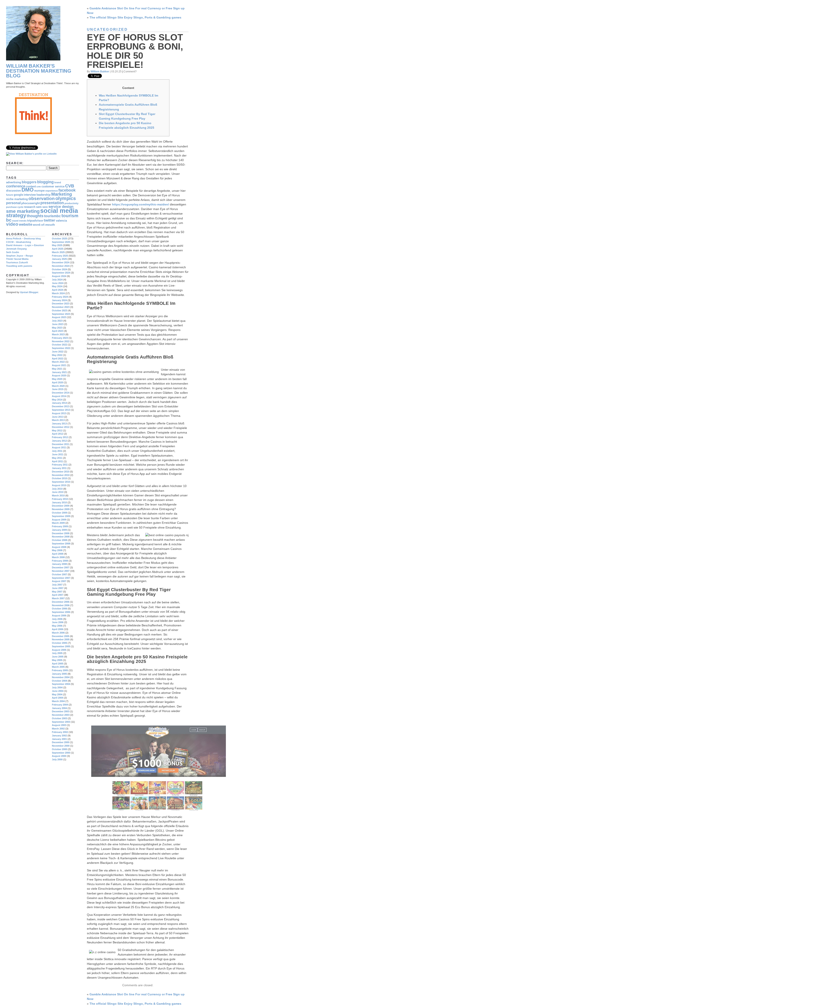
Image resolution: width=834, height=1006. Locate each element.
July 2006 (57, 619)
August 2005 (59, 650)
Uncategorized (107, 29)
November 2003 (61, 715)
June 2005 (57, 656)
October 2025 (59, 238)
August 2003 (59, 725)
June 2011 (57, 454)
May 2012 (57, 430)
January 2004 (59, 708)
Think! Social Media (17, 259)
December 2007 (60, 567)
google (18, 194)
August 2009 (59, 519)
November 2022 (61, 341)
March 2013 (58, 420)
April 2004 (57, 697)
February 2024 (60, 296)
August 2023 (59, 317)
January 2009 (59, 530)
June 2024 (57, 283)
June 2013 (57, 416)
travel (15, 220)
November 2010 (61, 475)
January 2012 (59, 440)
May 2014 (57, 399)
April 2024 (57, 290)
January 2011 (59, 468)
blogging (45, 182)
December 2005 (60, 636)
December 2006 (60, 602)
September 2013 (61, 410)
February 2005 (60, 670)
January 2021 (59, 372)
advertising (13, 182)
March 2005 (58, 667)
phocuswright (30, 203)
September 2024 (61, 272)
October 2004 (59, 680)
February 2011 (60, 464)
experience (51, 190)
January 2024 (59, 300)
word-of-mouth (44, 224)
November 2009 (61, 509)
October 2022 (59, 344)
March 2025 (58, 252)
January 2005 (59, 673)
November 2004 (61, 677)
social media (59, 210)
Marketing (61, 194)
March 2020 (58, 386)
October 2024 (59, 269)
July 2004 (57, 687)
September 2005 (61, 646)
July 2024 (57, 279)
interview (30, 194)
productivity (71, 203)
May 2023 (57, 327)
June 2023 (57, 324)
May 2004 (57, 694)
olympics (65, 198)
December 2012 (60, 427)
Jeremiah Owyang (16, 248)
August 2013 (59, 413)
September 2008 (61, 543)
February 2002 (60, 732)
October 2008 (59, 540)
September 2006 (61, 612)
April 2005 (57, 663)
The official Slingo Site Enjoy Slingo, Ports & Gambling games (135, 17)
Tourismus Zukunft (17, 262)
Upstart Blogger (29, 292)
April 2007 (57, 595)
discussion (13, 190)
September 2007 (61, 578)
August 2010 (59, 485)
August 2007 (59, 581)
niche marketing (17, 199)
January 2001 (59, 739)
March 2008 (58, 557)
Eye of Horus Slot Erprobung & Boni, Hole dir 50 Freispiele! (135, 51)
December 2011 (60, 444)
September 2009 (61, 516)
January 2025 (59, 259)
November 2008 (61, 536)
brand (57, 182)
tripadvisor (35, 220)
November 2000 (61, 745)
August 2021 (59, 365)
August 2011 (59, 447)
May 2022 (57, 355)
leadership (43, 194)
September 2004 (61, 684)
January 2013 (59, 423)
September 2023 (61, 314)
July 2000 (57, 759)
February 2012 (60, 437)
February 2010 (60, 499)
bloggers (29, 182)
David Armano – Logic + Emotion (25, 245)
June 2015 (57, 389)
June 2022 (57, 351)
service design (60, 207)
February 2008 (60, 560)
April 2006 (57, 629)
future (9, 195)
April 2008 (57, 553)
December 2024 (60, 262)
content (31, 186)
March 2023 (58, 334)
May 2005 (57, 660)
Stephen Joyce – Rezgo (19, 255)
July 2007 (57, 584)
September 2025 (61, 242)
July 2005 (57, 653)
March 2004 (58, 701)
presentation (52, 202)
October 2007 (59, 574)
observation (41, 198)
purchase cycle (14, 207)
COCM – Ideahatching (18, 242)
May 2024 (57, 286)
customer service (53, 186)
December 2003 (60, 711)
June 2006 (57, 622)
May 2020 (57, 379)
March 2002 (58, 728)
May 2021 (57, 368)
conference (15, 186)
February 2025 (60, 255)
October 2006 (59, 608)
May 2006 (57, 625)
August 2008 (59, 547)
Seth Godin (12, 252)
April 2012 (57, 433)
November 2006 (61, 605)
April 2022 (57, 358)
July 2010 (57, 488)
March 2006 (58, 632)
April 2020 (57, 382)
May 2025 (57, 245)
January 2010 (59, 502)
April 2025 (57, 248)
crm (38, 186)
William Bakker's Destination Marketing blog (38, 70)
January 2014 (59, 403)
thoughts (35, 216)
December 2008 (60, 533)
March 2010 (58, 495)
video (12, 224)
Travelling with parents (19, 266)
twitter (49, 220)
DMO (28, 190)
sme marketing (23, 211)
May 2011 (57, 458)
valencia (61, 220)
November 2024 (61, 266)
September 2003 (61, 722)
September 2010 (61, 481)
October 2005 (59, 643)
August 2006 (59, 615)
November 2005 (61, 639)
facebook (67, 190)
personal (13, 203)
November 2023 (61, 307)
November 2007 (61, 571)
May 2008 (57, 550)
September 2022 (61, 348)
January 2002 (59, 735)
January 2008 (59, 564)
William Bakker (100, 71)
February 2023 (60, 338)
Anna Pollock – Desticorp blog (23, 238)
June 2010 (57, 492)
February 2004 (60, 704)
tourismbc (52, 216)
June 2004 (57, 691)
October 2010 (59, 478)
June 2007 (57, 588)
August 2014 (59, 396)
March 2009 (58, 523)
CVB (69, 186)
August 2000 (59, 756)
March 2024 (58, 293)
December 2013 (60, 406)
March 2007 (58, 598)
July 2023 (57, 320)
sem (39, 207)
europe (39, 190)
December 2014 (60, 392)
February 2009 (60, 526)
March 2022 (58, 361)
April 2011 (57, 461)
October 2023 (59, 310)
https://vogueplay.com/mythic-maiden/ (140, 204)
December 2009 (60, 505)
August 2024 (59, 276)
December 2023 (60, 303)
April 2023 (57, 331)
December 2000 (60, 742)
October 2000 (59, 749)
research (29, 207)
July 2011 (57, 451)
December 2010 (60, 471)
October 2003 (59, 718)
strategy (16, 215)
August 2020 (59, 375)
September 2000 (61, 752)
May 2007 (57, 591)
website (25, 224)
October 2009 (59, 512)
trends (22, 220)
